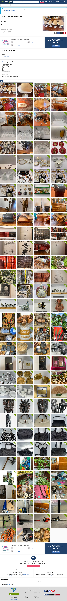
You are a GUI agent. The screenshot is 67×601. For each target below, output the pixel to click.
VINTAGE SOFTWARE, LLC (16, 596)
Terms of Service (37, 592)
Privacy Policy (36, 593)
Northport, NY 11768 (13, 583)
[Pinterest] (54, 591)
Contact (26, 597)
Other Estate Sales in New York (11, 11)
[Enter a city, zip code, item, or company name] (37, 2)
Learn (26, 593)
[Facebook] (45, 591)
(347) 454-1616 (17, 45)
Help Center (36, 596)
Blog (25, 596)
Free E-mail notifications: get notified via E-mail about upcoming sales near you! (33, 589)
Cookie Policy (36, 597)
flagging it (50, 575)
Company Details (34, 42)
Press (35, 595)
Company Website (17, 42)
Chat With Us (15, 594)
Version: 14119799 (13, 599)
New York (9, 584)
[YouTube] (52, 591)
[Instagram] (49, 591)
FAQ (25, 592)
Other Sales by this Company (10, 10)
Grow (26, 595)
